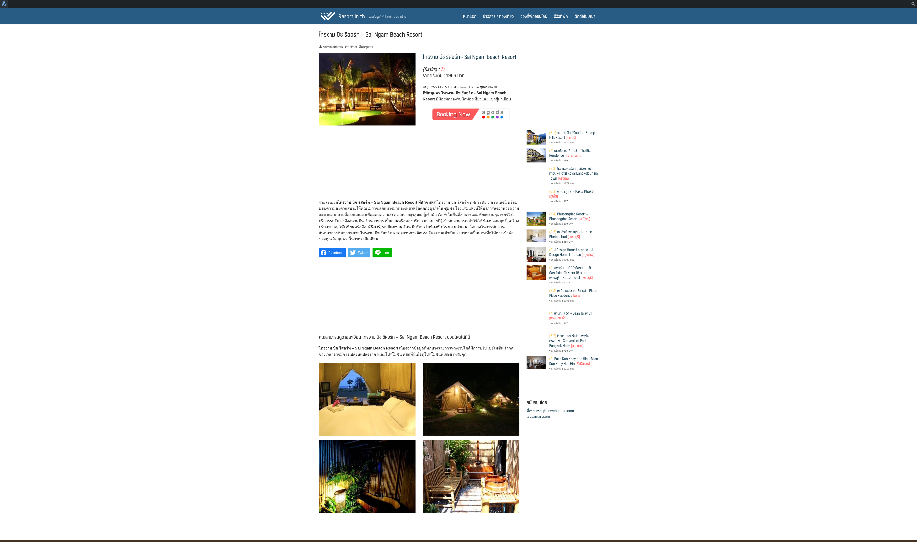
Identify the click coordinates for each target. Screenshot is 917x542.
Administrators (333, 47)
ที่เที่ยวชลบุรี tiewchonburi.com (550, 411)
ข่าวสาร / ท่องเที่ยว (498, 16)
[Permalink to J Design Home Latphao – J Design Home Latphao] (536, 254)
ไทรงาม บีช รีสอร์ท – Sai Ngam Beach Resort (370, 34)
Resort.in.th (351, 16)
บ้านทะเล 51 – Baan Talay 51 (570, 315)
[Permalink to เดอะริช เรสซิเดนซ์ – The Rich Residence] (536, 155)
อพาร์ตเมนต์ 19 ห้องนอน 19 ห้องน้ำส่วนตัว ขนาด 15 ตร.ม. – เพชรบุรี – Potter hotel (571, 272)
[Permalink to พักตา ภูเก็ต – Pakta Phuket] (536, 198)
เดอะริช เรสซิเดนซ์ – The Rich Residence (570, 152)
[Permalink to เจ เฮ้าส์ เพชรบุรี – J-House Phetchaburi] (536, 236)
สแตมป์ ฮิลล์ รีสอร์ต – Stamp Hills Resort (572, 135)
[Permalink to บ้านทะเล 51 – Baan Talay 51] (536, 320)
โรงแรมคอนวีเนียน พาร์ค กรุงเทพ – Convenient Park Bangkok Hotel (569, 341)
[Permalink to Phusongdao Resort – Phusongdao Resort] (536, 218)
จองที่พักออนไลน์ (533, 16)
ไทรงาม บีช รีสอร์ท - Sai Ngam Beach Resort (470, 56)
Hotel (353, 47)
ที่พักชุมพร (366, 47)
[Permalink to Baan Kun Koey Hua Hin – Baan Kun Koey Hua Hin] (536, 362)
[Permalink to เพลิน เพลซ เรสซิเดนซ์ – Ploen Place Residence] (536, 297)
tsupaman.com (538, 416)
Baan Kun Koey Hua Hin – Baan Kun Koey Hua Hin (573, 361)
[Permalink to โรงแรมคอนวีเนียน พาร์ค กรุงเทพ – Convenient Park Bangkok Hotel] (536, 343)
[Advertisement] (419, 164)
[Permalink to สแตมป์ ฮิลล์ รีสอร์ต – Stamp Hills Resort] (536, 137)
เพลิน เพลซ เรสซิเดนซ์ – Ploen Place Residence (573, 292)
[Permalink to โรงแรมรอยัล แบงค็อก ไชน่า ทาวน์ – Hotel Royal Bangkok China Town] (536, 175)
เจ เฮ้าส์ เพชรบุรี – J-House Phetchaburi (570, 234)
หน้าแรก (469, 16)
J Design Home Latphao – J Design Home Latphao (571, 252)
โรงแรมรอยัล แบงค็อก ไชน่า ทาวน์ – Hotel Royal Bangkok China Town (573, 173)
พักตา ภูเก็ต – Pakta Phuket (571, 193)
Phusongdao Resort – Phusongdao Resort (569, 216)
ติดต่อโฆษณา (585, 16)
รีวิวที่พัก (561, 16)
